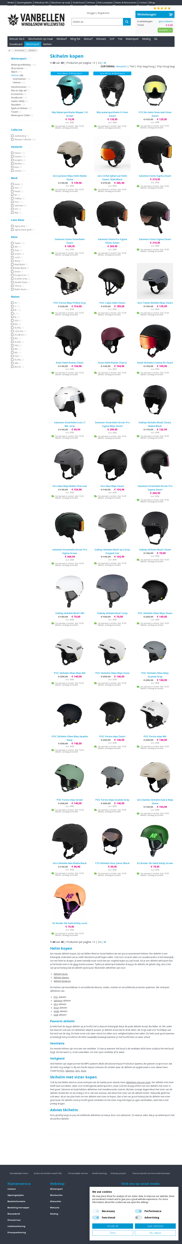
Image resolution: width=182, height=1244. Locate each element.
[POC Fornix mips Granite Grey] (112, 778)
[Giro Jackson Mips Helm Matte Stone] (70, 154)
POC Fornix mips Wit (155, 736)
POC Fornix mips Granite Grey (112, 799)
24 (99, 62)
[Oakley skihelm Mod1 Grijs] (112, 591)
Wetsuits (101, 38)
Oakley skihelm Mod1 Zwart (155, 549)
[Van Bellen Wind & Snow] (35, 17)
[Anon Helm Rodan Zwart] (70, 341)
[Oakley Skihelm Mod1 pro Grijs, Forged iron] (112, 528)
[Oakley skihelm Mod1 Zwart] (155, 528)
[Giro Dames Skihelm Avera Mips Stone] (155, 778)
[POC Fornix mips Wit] (155, 715)
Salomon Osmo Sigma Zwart (155, 175)
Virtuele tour (14, 1220)
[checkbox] (95, 1211)
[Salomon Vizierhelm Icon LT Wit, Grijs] (70, 401)
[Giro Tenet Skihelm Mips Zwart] (155, 281)
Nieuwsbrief (13, 1213)
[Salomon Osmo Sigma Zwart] (155, 154)
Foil (120, 38)
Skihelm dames (61, 977)
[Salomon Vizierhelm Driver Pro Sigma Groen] (70, 528)
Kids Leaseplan (105, 2)
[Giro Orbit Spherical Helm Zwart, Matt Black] (112, 154)
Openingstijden (24, 2)
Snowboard (15, 44)
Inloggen (91, 13)
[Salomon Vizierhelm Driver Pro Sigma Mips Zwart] (112, 401)
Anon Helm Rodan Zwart (70, 362)
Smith (56, 1011)
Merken (47, 44)
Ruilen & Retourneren (125, 2)
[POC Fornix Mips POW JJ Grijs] (70, 281)
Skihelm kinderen (62, 981)
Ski (155, 38)
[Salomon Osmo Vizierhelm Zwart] (70, 217)
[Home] (9, 51)
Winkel (10, 2)
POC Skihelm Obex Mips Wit (69, 673)
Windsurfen (56, 1195)
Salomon (58, 1000)
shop (75, 964)
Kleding (146, 38)
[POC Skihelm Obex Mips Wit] (70, 651)
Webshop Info (41, 2)
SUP (112, 38)
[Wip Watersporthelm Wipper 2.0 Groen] (70, 90)
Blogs (152, 2)
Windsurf (62, 38)
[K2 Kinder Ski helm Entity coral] (70, 901)
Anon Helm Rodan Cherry (112, 362)
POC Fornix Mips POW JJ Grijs (69, 302)
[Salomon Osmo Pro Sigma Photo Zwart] (112, 217)
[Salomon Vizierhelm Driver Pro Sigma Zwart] (155, 464)
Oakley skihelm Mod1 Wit (69, 613)
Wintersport (32, 44)
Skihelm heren (61, 974)
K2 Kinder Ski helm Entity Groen (155, 863)
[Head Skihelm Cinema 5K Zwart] (155, 341)
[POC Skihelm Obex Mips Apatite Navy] (70, 715)
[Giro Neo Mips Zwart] (112, 464)
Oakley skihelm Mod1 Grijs (112, 613)
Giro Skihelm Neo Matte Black (70, 863)
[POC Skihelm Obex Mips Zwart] (155, 591)
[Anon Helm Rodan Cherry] (112, 341)
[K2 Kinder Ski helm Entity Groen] (155, 841)
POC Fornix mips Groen (70, 799)
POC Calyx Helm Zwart (112, 302)
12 (93, 62)
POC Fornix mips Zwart (112, 736)
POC (56, 997)
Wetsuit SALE (17, 38)
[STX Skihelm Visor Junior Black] (112, 841)
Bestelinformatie (16, 1201)
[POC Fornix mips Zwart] (112, 715)
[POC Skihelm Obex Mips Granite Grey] (155, 651)
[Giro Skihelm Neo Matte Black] (70, 841)
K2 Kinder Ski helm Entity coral (69, 923)
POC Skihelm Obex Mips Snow (112, 673)
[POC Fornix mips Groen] (70, 778)
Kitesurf (88, 38)
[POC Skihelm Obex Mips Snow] (112, 651)
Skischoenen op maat (40, 38)
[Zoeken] (127, 22)
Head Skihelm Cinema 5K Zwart (155, 362)
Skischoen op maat (60, 2)
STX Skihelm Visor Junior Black (112, 863)
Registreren (103, 13)
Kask (56, 1014)
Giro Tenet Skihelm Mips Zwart (155, 302)
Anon (56, 1007)
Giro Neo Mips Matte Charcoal (70, 486)
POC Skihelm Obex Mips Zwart (155, 613)
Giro (56, 1004)
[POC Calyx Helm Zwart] (112, 281)
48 (104, 62)
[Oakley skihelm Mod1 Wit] (70, 591)
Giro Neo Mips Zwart (112, 486)
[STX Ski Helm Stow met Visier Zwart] (155, 90)
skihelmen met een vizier (138, 1082)
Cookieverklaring (16, 1226)
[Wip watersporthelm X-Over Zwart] (112, 90)
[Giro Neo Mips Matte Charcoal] (70, 464)
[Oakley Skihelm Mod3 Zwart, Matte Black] (155, 401)
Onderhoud (79, 2)
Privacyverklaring (16, 1232)
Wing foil (75, 38)
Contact (143, 2)
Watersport (132, 38)
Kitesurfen (55, 1201)
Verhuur (91, 2)
